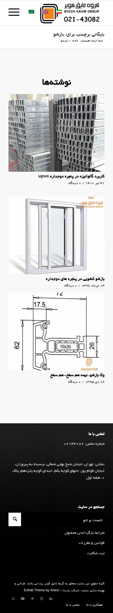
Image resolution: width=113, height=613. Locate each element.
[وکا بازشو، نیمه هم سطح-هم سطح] (56, 331)
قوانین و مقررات (92, 543)
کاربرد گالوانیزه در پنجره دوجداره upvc (71, 177)
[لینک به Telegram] (32, 599)
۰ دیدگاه (74, 183)
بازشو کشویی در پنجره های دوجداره (75, 279)
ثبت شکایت (96, 553)
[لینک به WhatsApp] (13, 599)
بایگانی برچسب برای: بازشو (79, 34)
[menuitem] (92, 605)
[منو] (16, 12)
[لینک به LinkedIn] (51, 599)
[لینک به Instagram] (41, 599)
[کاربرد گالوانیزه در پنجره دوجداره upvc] (56, 133)
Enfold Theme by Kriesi (41, 591)
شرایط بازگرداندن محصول (85, 533)
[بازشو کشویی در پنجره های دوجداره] (56, 235)
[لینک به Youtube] (22, 599)
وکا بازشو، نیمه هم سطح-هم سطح (77, 375)
